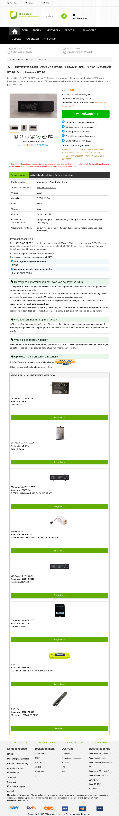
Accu (20, 59)
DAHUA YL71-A (18, 626)
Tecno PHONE (17, 449)
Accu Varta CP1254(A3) (99, 771)
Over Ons (13, 3)
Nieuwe (31, 3)
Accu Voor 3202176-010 (22, 712)
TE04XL (79, 153)
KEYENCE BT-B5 (23, 243)
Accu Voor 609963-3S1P (22, 579)
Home (12, 59)
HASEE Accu (32, 39)
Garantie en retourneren (71, 758)
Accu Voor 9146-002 (21, 668)
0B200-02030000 (91, 150)
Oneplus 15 (16, 404)
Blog (63, 771)
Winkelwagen (80, 18)
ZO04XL (80, 150)
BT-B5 (15, 265)
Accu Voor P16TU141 (21, 490)
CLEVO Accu (71, 30)
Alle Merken (50, 39)
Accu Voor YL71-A (20, 623)
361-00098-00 (68, 159)
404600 (65, 150)
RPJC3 (87, 153)
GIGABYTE (39, 754)
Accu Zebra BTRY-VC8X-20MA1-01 (99, 778)
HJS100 (103, 150)
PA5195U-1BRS (98, 156)
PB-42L (65, 153)
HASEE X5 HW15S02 (21, 582)
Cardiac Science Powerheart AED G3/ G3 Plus (32, 671)
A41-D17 (65, 156)
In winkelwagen (84, 113)
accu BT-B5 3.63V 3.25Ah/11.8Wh (33, 145)
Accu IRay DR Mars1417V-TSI (100, 764)
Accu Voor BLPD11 (20, 401)
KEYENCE (30, 59)
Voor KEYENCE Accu (46, 187)
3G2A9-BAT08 (96, 153)
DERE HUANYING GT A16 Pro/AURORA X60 (31, 493)
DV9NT (72, 153)
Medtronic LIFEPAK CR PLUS (24, 715)
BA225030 (79, 156)
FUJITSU (38, 30)
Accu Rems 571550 (97, 758)
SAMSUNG (39, 771)
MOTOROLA (53, 30)
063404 (73, 150)
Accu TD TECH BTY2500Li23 (95, 786)
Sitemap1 (11, 777)
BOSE (37, 758)
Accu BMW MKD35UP (98, 754)
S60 (72, 156)
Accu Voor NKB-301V (21, 534)
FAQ (47, 3)
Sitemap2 (11, 782)
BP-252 (87, 156)
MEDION (38, 767)
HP (36, 776)
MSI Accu (16, 39)
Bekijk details (59, 417)
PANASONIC (89, 30)
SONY (25, 30)
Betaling (65, 763)
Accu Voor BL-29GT (20, 446)
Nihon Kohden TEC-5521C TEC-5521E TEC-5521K (34, 537)
